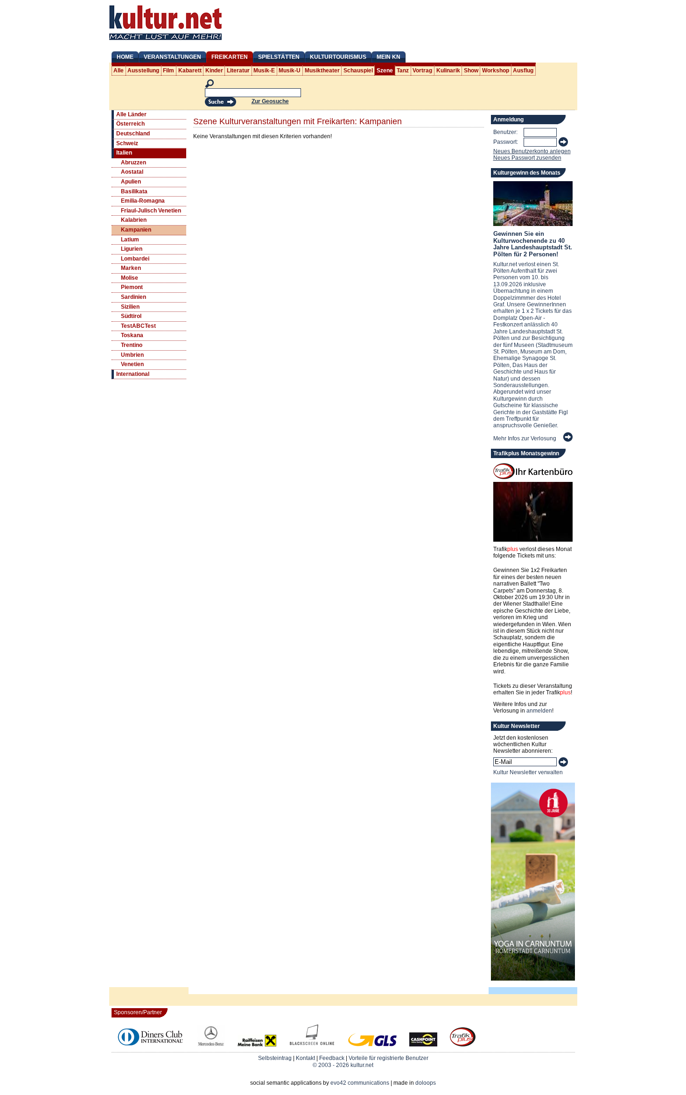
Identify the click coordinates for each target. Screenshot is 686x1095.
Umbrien (132, 355)
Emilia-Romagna (143, 201)
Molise (129, 278)
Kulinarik (448, 70)
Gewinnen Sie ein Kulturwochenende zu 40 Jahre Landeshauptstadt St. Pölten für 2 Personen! (532, 243)
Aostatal (132, 172)
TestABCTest (138, 326)
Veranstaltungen (172, 57)
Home (125, 57)
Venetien (132, 364)
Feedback (331, 1058)
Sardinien (133, 297)
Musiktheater (322, 70)
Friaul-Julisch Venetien (151, 210)
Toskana (132, 335)
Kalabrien (134, 220)
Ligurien (131, 249)
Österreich (130, 123)
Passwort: (505, 142)
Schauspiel (358, 70)
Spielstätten (279, 57)
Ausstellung (143, 70)
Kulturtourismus (338, 57)
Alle (118, 70)
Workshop (495, 70)
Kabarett (190, 70)
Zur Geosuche (270, 101)
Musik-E (264, 70)
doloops (425, 1083)
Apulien (131, 181)
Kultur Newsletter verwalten (528, 772)
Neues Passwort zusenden (527, 158)
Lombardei (135, 258)
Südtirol (131, 316)
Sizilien (130, 307)
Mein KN (388, 57)
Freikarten (229, 57)
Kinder (214, 70)
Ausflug (523, 70)
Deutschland (133, 133)
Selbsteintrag (275, 1058)
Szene (385, 70)
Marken (131, 268)
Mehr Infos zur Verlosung (524, 438)
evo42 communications (359, 1083)
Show (471, 70)
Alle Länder (131, 114)
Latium (130, 239)
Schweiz (127, 143)
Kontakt (305, 1058)
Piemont (132, 287)
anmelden (539, 710)
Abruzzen (133, 162)
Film (168, 70)
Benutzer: (505, 132)
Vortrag (422, 70)
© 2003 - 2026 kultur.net (343, 1065)
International (132, 374)
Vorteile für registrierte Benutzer (388, 1058)
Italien (124, 152)
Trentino (131, 345)
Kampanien (136, 229)
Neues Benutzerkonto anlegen (532, 151)
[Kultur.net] (165, 41)
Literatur (238, 70)
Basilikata (134, 191)
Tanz (403, 70)
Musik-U (290, 70)
